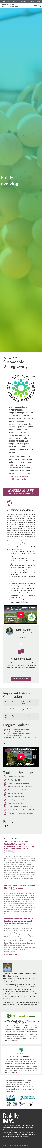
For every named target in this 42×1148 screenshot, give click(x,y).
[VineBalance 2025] (21, 651)
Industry (14, 1)
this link (15, 1072)
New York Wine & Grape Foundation (9, 5)
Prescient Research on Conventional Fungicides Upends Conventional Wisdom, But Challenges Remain (19, 921)
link (16, 1040)
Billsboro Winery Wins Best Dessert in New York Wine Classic (19, 887)
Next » (14, 954)
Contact (22, 637)
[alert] (21, 825)
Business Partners (35, 1)
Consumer (6, 1)
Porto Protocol (23, 1061)
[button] (35, 6)
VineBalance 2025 (21, 658)
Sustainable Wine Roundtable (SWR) (17, 1025)
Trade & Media (23, 1)
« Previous (8, 954)
